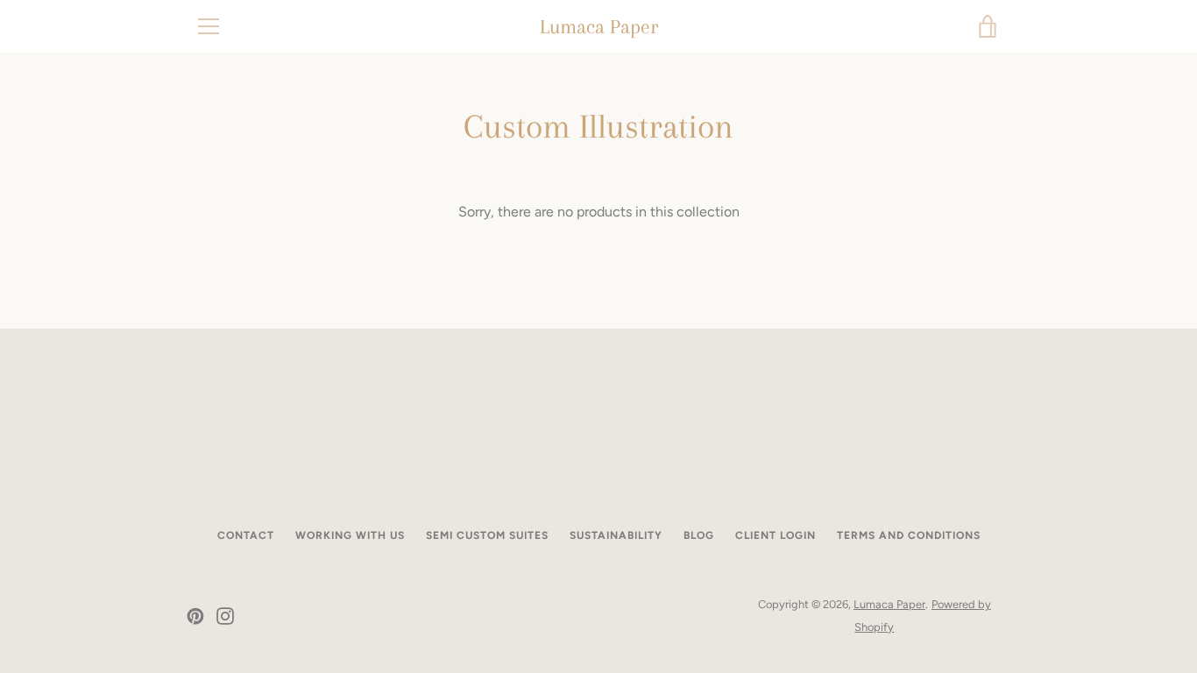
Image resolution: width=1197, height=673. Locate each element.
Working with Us (350, 535)
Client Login (775, 535)
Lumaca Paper (599, 26)
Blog (698, 535)
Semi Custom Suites (487, 535)
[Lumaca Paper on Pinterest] (195, 614)
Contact (245, 535)
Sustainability (616, 535)
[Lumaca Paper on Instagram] (225, 614)
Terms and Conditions (909, 535)
